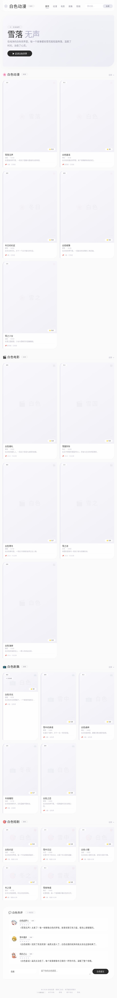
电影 (63, 6)
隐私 (78, 992)
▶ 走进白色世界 (20, 53)
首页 (47, 6)
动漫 (55, 6)
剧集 (71, 6)
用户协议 (69, 992)
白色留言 (100, 971)
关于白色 (51, 992)
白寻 (108, 6)
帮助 (60, 992)
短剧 (78, 6)
